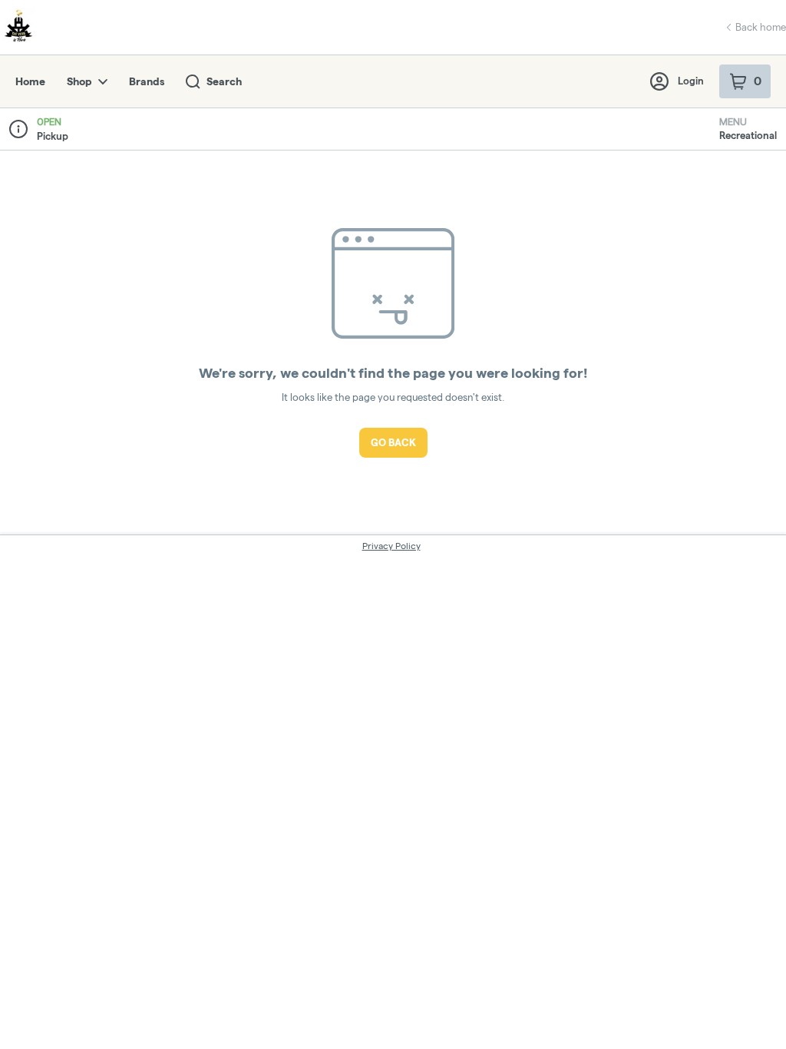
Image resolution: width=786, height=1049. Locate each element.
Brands (146, 81)
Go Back (393, 442)
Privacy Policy (391, 546)
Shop (79, 81)
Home (30, 81)
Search (224, 81)
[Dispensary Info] (18, 129)
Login (691, 80)
